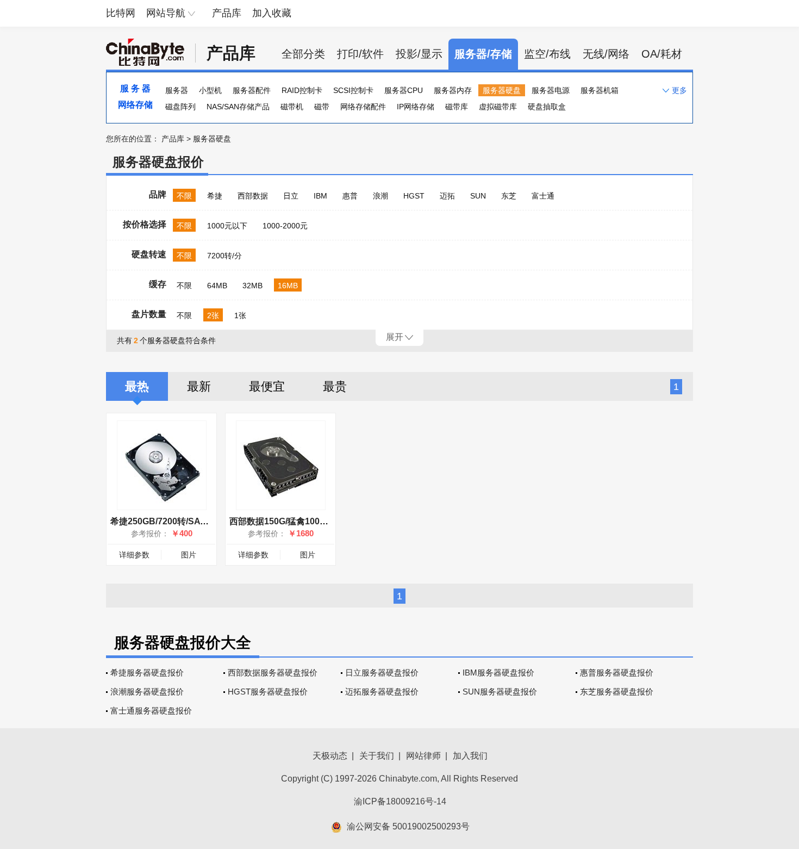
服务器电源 (551, 90)
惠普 (350, 195)
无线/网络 (606, 54)
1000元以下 (227, 225)
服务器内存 (453, 90)
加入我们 (470, 755)
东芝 (508, 195)
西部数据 (253, 195)
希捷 (214, 195)
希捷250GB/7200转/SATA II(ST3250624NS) (195, 521)
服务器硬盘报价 (158, 161)
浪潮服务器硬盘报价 (147, 691)
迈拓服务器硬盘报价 (382, 691)
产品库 (226, 13)
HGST (414, 195)
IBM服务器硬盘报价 (498, 672)
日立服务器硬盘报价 (382, 672)
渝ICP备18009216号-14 (400, 801)
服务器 (176, 90)
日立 (290, 195)
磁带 (321, 106)
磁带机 (291, 106)
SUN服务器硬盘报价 (500, 691)
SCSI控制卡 (353, 90)
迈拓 (447, 195)
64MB (217, 285)
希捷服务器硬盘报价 (147, 672)
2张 (213, 315)
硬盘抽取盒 (547, 106)
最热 (137, 386)
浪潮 (380, 195)
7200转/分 (224, 255)
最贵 (335, 386)
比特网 (120, 13)
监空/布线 (547, 54)
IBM (320, 195)
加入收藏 (271, 13)
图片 (188, 554)
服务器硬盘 (502, 90)
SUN (478, 195)
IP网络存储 (415, 106)
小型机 (210, 90)
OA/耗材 (661, 54)
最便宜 (267, 386)
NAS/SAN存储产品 (238, 106)
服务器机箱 (599, 90)
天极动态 (330, 755)
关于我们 (376, 755)
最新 (199, 386)
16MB (288, 285)
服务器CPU (403, 90)
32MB (252, 285)
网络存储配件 (363, 106)
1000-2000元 (285, 225)
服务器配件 (252, 90)
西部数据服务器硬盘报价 (272, 672)
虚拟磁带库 (498, 106)
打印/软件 (360, 54)
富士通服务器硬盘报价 (151, 710)
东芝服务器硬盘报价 (616, 691)
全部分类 (303, 54)
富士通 (543, 195)
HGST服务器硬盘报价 (268, 691)
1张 (240, 315)
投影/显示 (419, 54)
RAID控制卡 (302, 90)
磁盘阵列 (180, 106)
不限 (184, 195)
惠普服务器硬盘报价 (616, 672)
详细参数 (134, 554)
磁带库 (456, 106)
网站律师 (423, 755)
